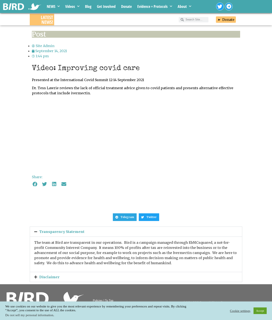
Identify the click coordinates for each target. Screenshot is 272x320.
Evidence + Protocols (152, 6)
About (182, 6)
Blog (88, 6)
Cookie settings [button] (240, 311)
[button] (35, 184)
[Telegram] (229, 6)
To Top (109, 300)
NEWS (51, 6)
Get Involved (106, 6)
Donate (126, 6)
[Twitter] (220, 6)
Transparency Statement (61, 232)
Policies (98, 300)
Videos (70, 6)
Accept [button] (260, 310)
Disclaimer (49, 277)
